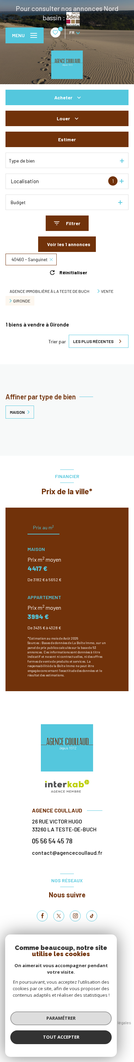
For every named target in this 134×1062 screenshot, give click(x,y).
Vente (107, 291)
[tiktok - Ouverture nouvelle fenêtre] (91, 915)
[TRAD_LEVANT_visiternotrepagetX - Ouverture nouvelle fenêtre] (58, 915)
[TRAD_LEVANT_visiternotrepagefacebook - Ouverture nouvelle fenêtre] (42, 915)
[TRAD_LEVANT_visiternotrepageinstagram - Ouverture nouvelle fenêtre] (75, 915)
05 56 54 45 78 (52, 841)
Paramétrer (61, 1018)
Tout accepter (61, 1037)
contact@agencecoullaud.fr (67, 852)
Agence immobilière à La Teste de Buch (49, 291)
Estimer (67, 139)
